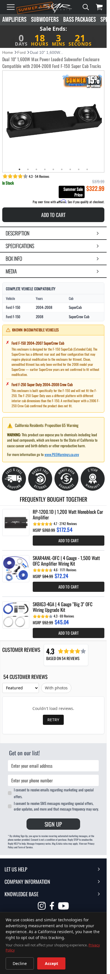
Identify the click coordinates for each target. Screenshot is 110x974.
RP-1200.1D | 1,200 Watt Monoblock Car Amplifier (68, 514)
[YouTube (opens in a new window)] (63, 906)
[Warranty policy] (93, 479)
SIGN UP (53, 824)
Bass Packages (79, 20)
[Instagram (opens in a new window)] (42, 906)
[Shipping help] (14, 479)
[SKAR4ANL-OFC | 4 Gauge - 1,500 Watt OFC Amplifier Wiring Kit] (16, 568)
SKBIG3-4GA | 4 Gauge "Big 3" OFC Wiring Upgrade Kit (63, 607)
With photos (56, 687)
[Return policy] (40, 479)
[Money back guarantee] (66, 479)
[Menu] (11, 7)
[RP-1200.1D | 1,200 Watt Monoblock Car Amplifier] (16, 522)
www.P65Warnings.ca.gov (62, 454)
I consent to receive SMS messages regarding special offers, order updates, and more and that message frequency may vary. (56, 806)
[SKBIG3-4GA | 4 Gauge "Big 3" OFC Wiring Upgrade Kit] (16, 615)
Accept (51, 963)
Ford (21, 52)
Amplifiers (14, 20)
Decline (20, 963)
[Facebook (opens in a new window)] (52, 906)
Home (7, 52)
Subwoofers (45, 20)
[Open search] (86, 7)
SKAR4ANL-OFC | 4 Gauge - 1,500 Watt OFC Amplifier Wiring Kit (66, 560)
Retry (53, 719)
